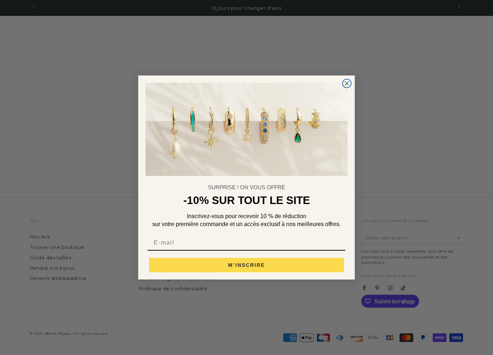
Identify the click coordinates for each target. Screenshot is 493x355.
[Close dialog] (347, 83)
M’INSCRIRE (246, 265)
